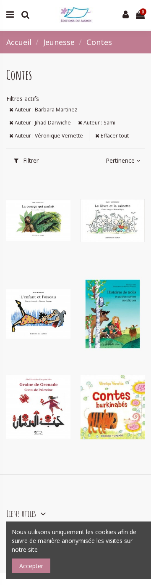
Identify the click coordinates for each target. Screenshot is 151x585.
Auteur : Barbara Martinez (45, 109)
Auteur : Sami (98, 122)
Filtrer (30, 160)
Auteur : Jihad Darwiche (42, 122)
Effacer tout (114, 135)
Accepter (31, 566)
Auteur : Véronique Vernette (48, 135)
